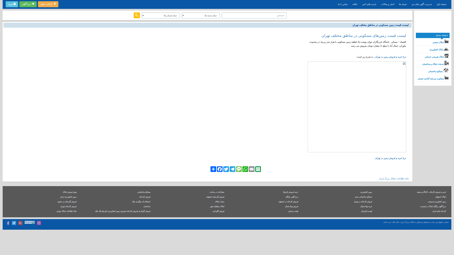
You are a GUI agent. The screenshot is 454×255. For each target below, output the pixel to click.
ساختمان (146, 207)
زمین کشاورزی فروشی (437, 202)
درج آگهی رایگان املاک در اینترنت (433, 207)
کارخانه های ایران (439, 211)
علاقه (355, 4)
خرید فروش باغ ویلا (290, 192)
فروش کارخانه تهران (68, 207)
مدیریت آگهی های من (421, 4)
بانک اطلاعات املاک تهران (66, 211)
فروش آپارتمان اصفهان (215, 197)
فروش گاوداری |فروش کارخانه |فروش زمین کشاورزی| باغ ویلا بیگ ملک (122, 211)
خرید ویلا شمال (366, 207)
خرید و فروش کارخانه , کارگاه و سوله (431, 192)
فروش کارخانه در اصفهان (288, 202)
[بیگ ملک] (433, 23)
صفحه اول (441, 4)
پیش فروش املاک (70, 192)
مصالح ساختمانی (143, 192)
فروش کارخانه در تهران (363, 202)
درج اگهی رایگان (292, 197)
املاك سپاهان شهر (217, 207)
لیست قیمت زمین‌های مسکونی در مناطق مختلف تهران (364, 35)
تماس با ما (343, 4)
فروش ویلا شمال (291, 207)
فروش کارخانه (145, 197)
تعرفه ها (403, 4)
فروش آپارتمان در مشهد (66, 202)
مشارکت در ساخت (216, 192)
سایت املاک (219, 202)
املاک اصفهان (440, 197)
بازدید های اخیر (369, 4)
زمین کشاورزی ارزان (68, 197)
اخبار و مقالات (387, 4)
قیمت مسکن (293, 211)
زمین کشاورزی (366, 192)
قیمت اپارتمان (366, 211)
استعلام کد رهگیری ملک (141, 202)
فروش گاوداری (218, 211)
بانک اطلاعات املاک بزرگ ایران (394, 178)
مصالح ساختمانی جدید (363, 197)
